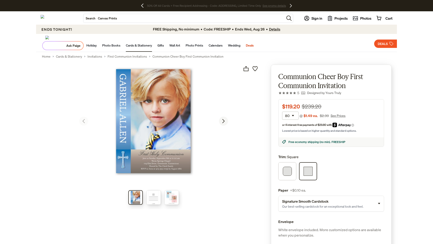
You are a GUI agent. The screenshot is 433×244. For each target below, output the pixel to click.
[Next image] (223, 121)
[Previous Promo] (144, 6)
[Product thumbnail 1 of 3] (135, 197)
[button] (289, 18)
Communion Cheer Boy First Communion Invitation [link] (187, 56)
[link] (291, 93)
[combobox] (184, 18)
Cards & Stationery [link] (69, 56)
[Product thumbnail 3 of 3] (171, 197)
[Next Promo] (291, 5)
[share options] (246, 69)
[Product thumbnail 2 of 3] (153, 197)
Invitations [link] (95, 56)
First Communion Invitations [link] (127, 56)
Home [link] (46, 56)
